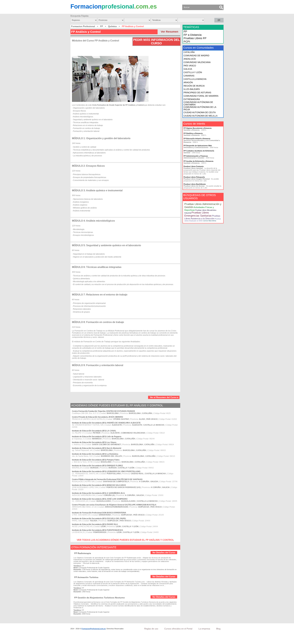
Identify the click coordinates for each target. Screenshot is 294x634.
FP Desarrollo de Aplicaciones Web (198, 145)
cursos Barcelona (209, 221)
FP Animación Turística (86, 577)
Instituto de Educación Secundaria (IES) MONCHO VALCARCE (99, 485)
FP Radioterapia (82, 553)
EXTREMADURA (192, 99)
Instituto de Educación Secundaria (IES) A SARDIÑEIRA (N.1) (98, 493)
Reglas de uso (151, 628)
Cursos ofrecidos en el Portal (178, 628)
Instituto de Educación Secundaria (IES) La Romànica (95, 454)
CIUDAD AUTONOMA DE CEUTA (200, 112)
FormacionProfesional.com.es (93, 629)
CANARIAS (189, 75)
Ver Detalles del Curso (163, 552)
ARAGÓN (188, 82)
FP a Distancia (193, 34)
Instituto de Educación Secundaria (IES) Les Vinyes (94, 442)
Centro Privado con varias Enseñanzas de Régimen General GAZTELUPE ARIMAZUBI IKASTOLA (114, 505)
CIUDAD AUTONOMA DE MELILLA (200, 116)
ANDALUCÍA (190, 59)
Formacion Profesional (83, 26)
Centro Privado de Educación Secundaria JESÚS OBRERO (97, 417)
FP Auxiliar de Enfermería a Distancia (198, 161)
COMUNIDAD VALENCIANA (197, 62)
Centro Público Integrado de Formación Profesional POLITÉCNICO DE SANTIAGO (107, 479)
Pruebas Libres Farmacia (194, 166)
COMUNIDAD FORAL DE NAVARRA (201, 96)
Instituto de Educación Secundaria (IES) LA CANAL (94, 431)
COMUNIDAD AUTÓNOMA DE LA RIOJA (200, 108)
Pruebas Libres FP (195, 38)
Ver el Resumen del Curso (163, 397)
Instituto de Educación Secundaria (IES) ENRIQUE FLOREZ (97, 466)
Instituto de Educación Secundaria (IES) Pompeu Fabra (95, 460)
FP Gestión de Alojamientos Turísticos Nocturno (99, 597)
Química (112, 26)
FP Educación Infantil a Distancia (197, 138)
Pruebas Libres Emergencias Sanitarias (198, 214)
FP (101, 26)
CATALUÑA (189, 52)
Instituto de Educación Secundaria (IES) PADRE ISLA (95, 524)
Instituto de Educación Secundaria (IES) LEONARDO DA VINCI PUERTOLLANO (106, 471)
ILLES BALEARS (192, 89)
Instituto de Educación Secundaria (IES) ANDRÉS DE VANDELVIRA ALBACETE (106, 423)
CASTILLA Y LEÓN (193, 72)
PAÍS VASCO (190, 65)
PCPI (187, 41)
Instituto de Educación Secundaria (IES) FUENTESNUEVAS (97, 530)
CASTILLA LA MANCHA (195, 79)
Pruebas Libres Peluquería (194, 177)
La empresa (204, 628)
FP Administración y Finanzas (196, 156)
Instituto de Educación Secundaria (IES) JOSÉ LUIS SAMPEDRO (99, 499)
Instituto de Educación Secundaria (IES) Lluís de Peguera (96, 437)
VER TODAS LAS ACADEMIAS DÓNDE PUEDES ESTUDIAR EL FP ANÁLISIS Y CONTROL (125, 540)
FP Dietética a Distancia (193, 133)
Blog (218, 628)
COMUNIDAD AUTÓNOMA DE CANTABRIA (198, 103)
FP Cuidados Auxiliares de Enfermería (199, 151)
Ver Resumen (169, 31)
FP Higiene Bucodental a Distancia (197, 128)
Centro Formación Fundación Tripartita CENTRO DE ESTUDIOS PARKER (103, 411)
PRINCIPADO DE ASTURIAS (197, 92)
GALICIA (188, 69)
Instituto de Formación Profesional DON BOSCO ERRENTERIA (99, 513)
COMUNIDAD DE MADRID (196, 55)
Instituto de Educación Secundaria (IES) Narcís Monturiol (96, 448)
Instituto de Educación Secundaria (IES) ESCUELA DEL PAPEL (99, 518)
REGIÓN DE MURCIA (194, 86)
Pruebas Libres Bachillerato (195, 184)
